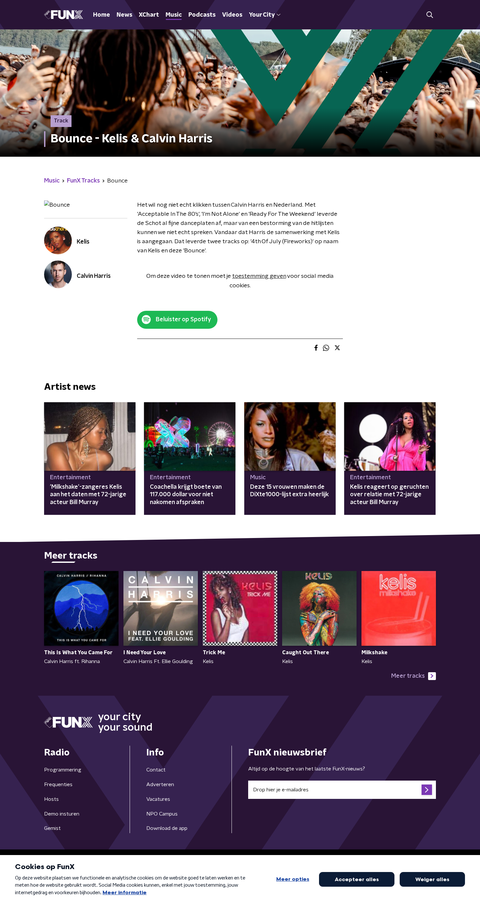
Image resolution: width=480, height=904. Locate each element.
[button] (429, 15)
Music (174, 15)
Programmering (62, 769)
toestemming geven (259, 276)
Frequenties (58, 784)
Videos (232, 15)
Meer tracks (408, 676)
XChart (149, 15)
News (124, 15)
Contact (156, 769)
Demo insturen (61, 814)
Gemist (52, 828)
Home (101, 15)
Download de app (166, 828)
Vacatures (158, 799)
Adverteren (160, 784)
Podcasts (202, 15)
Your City (262, 15)
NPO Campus (162, 814)
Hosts (51, 799)
